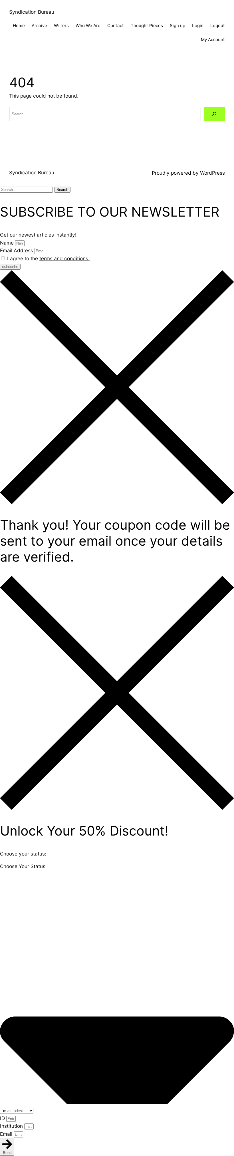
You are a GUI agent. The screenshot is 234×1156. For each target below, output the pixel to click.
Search (62, 189)
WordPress (212, 173)
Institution (12, 1126)
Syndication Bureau (31, 12)
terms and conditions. (64, 258)
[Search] (214, 114)
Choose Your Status (22, 866)
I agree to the (48, 258)
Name (7, 243)
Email (7, 1134)
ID (3, 1118)
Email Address (17, 250)
